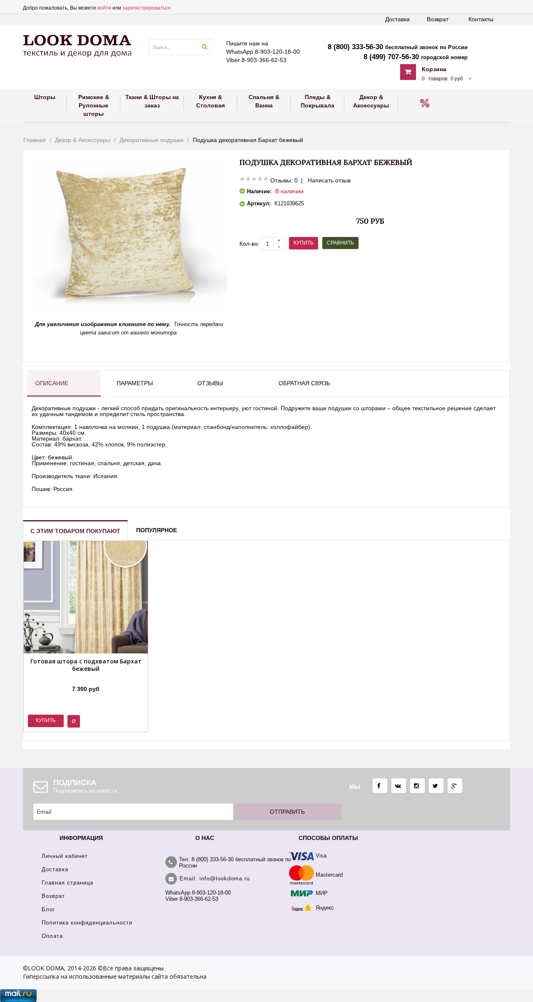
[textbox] (180, 47)
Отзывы (210, 383)
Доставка (397, 19)
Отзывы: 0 (284, 180)
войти (104, 8)
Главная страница (67, 883)
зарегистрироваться (146, 8)
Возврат (437, 19)
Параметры (135, 383)
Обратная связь (304, 383)
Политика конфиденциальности (87, 923)
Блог (48, 909)
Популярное (156, 530)
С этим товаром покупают (75, 531)
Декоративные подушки (152, 140)
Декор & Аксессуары (82, 140)
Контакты (480, 19)
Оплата (52, 936)
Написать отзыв (329, 180)
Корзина (434, 69)
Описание (51, 383)
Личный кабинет (65, 856)
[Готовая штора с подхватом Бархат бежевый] (86, 678)
